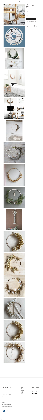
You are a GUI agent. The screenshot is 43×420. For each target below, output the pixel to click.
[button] (27, 6)
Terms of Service (22, 390)
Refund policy (22, 392)
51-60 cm (27, 11)
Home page (22, 388)
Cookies (22, 393)
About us (5, 369)
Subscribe (34, 393)
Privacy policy (22, 391)
